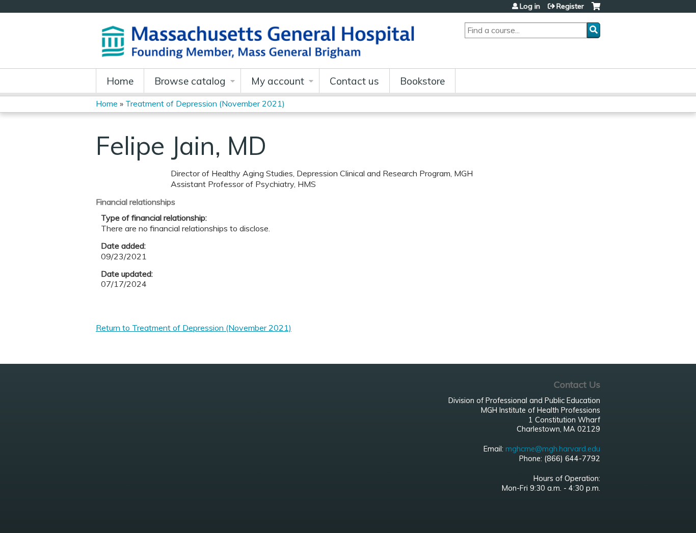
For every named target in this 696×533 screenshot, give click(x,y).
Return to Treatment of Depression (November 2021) (193, 328)
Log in (530, 6)
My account (277, 81)
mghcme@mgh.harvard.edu (552, 449)
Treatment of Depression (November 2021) (205, 103)
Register (570, 6)
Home (119, 81)
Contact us (354, 81)
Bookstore (422, 81)
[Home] (261, 40)
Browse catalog (190, 81)
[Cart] (596, 10)
